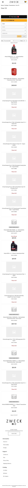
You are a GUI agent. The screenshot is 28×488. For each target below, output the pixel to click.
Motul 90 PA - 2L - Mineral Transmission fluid (14, 253)
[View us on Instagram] (15, 424)
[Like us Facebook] (13, 424)
